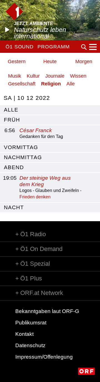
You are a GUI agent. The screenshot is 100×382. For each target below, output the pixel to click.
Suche (84, 47)
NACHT (14, 207)
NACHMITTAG (23, 157)
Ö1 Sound (20, 47)
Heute (50, 61)
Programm (53, 47)
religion (51, 84)
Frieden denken (35, 196)
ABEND (14, 167)
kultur (33, 76)
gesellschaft (22, 84)
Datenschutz (30, 345)
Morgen (83, 61)
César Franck (35, 130)
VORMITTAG (21, 147)
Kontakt (24, 334)
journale (54, 76)
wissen (78, 76)
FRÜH (12, 120)
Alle (70, 84)
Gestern (17, 61)
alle (11, 110)
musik (14, 76)
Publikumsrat (30, 323)
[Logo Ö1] (14, 11)
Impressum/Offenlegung (44, 357)
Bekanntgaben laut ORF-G (47, 311)
